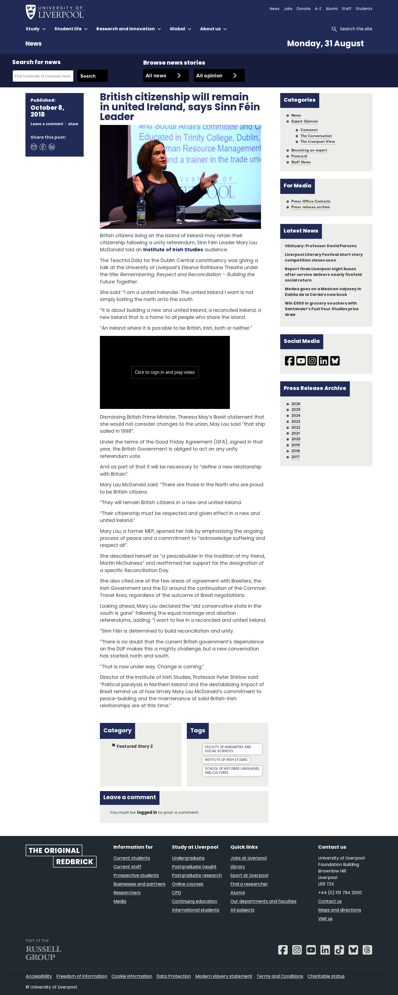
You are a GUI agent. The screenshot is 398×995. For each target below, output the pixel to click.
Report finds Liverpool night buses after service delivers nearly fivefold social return (323, 275)
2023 (296, 421)
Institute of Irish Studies (173, 250)
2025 (296, 409)
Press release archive (310, 207)
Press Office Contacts (311, 201)
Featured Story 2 (135, 747)
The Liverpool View (318, 141)
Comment (309, 130)
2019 (295, 445)
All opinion (209, 75)
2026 (296, 403)
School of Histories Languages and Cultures (232, 771)
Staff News (301, 162)
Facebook (42, 147)
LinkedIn (51, 147)
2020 (296, 439)
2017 (295, 457)
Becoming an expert (309, 150)
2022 (296, 427)
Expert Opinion (304, 121)
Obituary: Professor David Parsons (321, 246)
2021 (295, 433)
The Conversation (316, 135)
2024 (296, 415)
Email (34, 147)
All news (156, 75)
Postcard (299, 156)
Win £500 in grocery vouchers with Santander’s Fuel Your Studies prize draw (322, 309)
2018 (295, 451)
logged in (147, 813)
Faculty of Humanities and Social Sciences (228, 749)
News (33, 44)
